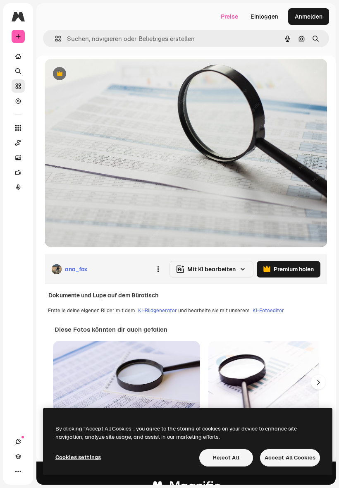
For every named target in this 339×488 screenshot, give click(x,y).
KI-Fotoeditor (268, 310)
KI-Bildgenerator (157, 310)
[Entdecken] (18, 101)
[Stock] (18, 86)
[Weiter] (318, 382)
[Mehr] (18, 471)
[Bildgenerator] (18, 157)
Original (97, 74)
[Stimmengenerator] (18, 187)
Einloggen (264, 16)
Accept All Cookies (290, 457)
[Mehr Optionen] (158, 269)
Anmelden (308, 16)
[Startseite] (18, 56)
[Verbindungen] (18, 441)
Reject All (226, 457)
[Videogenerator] (18, 172)
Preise (229, 16)
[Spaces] (18, 142)
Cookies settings (78, 457)
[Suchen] (18, 71)
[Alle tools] (18, 127)
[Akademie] (18, 456)
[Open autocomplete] (54, 39)
